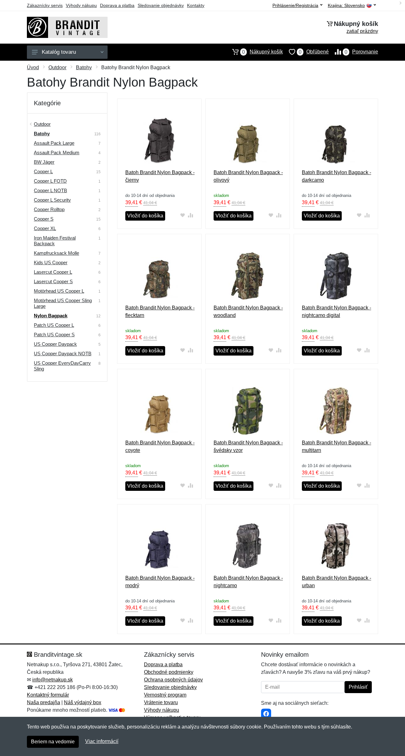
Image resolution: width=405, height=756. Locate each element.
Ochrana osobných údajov (173, 679)
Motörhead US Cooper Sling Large (63, 303)
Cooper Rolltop (49, 209)
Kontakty (195, 5)
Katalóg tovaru (59, 52)
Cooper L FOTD (50, 181)
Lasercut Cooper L (53, 272)
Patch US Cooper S (54, 334)
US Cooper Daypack (55, 344)
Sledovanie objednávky (161, 5)
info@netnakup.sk (52, 679)
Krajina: (346, 5)
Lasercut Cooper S (53, 281)
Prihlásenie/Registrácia (295, 5)
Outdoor (57, 67)
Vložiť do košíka (145, 215)
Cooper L (43, 171)
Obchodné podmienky (168, 672)
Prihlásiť (358, 687)
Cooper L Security (52, 200)
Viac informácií (101, 741)
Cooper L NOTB (50, 190)
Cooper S (43, 219)
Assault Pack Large (54, 143)
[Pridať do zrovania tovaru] (191, 215)
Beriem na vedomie (53, 741)
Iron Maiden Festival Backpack (55, 240)
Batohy (84, 67)
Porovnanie (361, 52)
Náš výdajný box (82, 702)
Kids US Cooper (50, 262)
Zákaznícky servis (45, 5)
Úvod (33, 67)
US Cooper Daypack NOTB (62, 353)
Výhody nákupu (81, 5)
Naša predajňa (43, 702)
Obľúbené (314, 52)
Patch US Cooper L (54, 325)
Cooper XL (45, 228)
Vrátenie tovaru (161, 702)
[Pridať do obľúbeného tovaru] (183, 215)
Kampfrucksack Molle (56, 253)
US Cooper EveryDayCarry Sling (62, 365)
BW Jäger (44, 162)
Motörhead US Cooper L (59, 291)
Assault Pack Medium (56, 152)
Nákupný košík (262, 52)
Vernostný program (165, 695)
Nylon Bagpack (50, 315)
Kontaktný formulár (48, 695)
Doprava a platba (117, 5)
